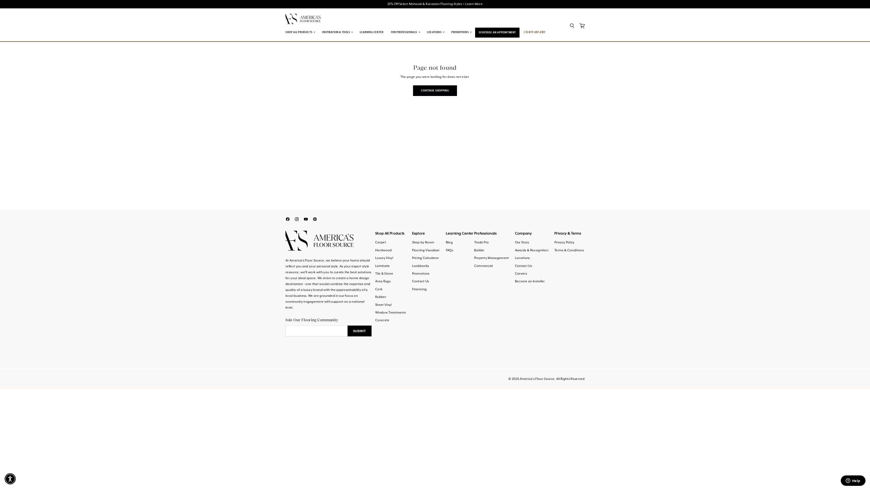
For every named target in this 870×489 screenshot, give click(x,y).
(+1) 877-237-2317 (534, 32)
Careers (521, 274)
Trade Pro (481, 242)
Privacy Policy (564, 242)
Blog (449, 242)
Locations (522, 258)
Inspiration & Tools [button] (336, 32)
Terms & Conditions (569, 250)
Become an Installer (530, 281)
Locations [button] (434, 32)
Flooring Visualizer (426, 250)
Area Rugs (383, 281)
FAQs (449, 250)
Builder (479, 250)
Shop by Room (423, 242)
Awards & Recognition (531, 250)
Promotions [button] (460, 32)
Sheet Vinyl (383, 305)
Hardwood (383, 250)
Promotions (421, 274)
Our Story (522, 242)
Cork (378, 289)
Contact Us (420, 281)
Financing (419, 289)
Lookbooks (420, 266)
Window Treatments (390, 312)
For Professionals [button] (404, 32)
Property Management (491, 258)
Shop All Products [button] (299, 32)
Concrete (382, 320)
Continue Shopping (435, 90)
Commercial (483, 266)
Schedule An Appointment (497, 32)
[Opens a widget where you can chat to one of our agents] (853, 481)
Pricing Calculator (425, 258)
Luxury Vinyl (384, 258)
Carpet (380, 242)
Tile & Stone (384, 274)
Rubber (380, 297)
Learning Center (371, 32)
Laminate (382, 266)
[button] (10, 478)
